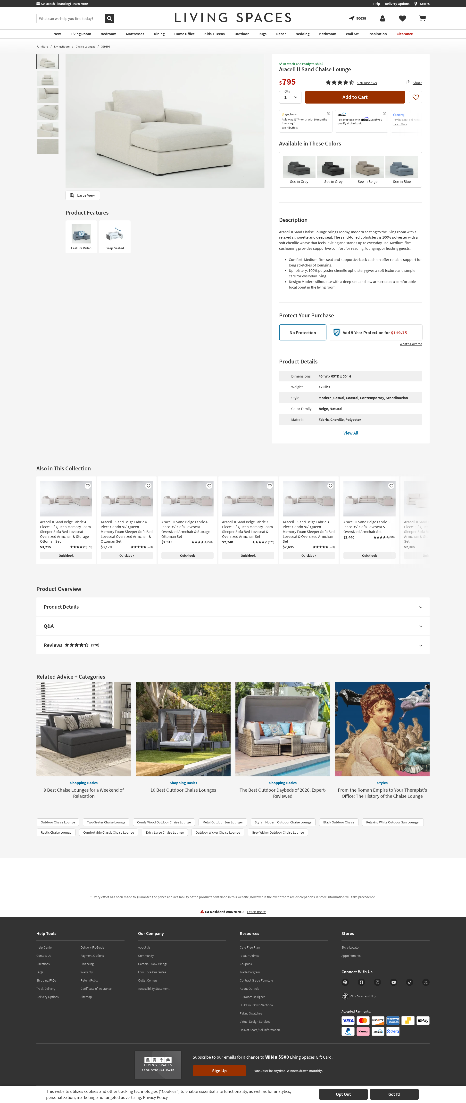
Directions (43, 964)
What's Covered (411, 344)
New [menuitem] (57, 33)
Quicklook (66, 555)
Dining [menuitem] (159, 33)
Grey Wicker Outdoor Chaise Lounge (278, 832)
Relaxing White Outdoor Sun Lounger (393, 822)
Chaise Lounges (85, 46)
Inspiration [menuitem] (377, 33)
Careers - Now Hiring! (152, 964)
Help (376, 3)
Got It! (394, 1094)
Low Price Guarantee (152, 972)
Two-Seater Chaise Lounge (106, 822)
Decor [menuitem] (281, 33)
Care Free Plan (250, 947)
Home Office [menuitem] (184, 33)
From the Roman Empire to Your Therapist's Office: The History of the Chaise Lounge (382, 793)
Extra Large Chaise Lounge (165, 832)
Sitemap (86, 997)
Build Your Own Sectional (257, 1005)
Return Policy (89, 980)
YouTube (393, 982)
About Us (144, 947)
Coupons (246, 964)
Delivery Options (397, 3)
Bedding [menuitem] (302, 33)
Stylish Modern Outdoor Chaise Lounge (283, 822)
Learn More (400, 124)
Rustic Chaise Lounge (56, 832)
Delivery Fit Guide (92, 947)
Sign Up (219, 1070)
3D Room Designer (252, 997)
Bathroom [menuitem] (327, 33)
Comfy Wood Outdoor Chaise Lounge (164, 822)
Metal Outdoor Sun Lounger (223, 822)
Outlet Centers (148, 980)
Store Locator (350, 947)
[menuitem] (422, 18)
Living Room (62, 46)
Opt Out (343, 1094)
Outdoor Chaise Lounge (58, 822)
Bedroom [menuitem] (108, 33)
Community (146, 955)
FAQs (39, 972)
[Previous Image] (69, 121)
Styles (382, 782)
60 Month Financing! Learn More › (65, 3)
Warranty (87, 972)
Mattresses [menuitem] (135, 33)
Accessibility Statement (153, 988)
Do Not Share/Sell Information (260, 1030)
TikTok (409, 982)
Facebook (361, 982)
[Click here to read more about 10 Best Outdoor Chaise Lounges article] (183, 729)
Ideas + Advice (249, 955)
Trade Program (250, 972)
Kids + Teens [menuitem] (214, 33)
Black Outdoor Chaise (338, 822)
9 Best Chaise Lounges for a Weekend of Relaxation (84, 793)
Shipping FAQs (46, 980)
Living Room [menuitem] (81, 33)
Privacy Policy (155, 1097)
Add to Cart (355, 97)
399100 (105, 46)
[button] (351, 82)
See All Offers (290, 127)
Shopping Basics (84, 782)
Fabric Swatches (251, 1013)
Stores (425, 3)
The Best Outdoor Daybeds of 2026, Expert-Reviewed (283, 793)
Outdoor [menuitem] (241, 33)
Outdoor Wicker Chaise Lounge (218, 832)
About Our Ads (249, 988)
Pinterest (345, 982)
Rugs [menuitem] (262, 33)
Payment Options (92, 955)
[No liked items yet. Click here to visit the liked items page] (402, 18)
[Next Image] (261, 121)
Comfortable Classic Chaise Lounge (108, 832)
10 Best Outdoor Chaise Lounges (183, 790)
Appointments (351, 955)
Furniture (42, 46)
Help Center (44, 947)
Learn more (256, 911)
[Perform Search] (109, 18)
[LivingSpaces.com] (233, 17)
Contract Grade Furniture (256, 980)
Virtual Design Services (255, 1021)
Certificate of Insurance (96, 988)
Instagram (377, 982)
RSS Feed (426, 982)
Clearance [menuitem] (405, 33)
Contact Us (43, 955)
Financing (87, 964)
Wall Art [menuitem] (352, 33)
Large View (86, 195)
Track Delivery (45, 988)
